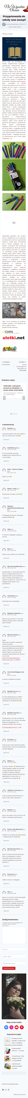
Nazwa (5, 949)
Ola (8, 892)
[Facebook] (3, 1090)
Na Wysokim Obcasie (14, 24)
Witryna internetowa (9, 963)
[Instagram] (8, 1090)
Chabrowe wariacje (14, 790)
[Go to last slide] (4, 398)
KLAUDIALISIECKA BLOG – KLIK (11, 727)
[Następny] (23, 398)
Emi (8, 549)
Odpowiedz (6, 439)
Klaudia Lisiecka (13, 713)
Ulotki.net (16, 244)
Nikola (9, 761)
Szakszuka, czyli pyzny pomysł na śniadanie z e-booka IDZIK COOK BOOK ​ (13, 388)
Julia (9, 529)
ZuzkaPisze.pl (12, 448)
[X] (6, 1090)
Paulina (10, 428)
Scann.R (12, 85)
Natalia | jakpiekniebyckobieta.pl (15, 507)
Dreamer (10, 739)
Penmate (22, 81)
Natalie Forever (12, 691)
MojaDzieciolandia (13, 613)
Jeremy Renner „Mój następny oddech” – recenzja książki (18, 1058)
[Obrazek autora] (4, 24)
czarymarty (11, 596)
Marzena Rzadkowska (14, 566)
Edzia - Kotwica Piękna (15, 469)
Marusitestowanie (13, 849)
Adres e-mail (7, 956)
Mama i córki (11, 488)
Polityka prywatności (19, 1094)
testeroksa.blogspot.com (15, 672)
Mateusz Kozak (12, 635)
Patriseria (10, 874)
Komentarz (6, 926)
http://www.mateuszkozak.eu (11, 658)
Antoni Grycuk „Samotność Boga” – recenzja (17, 1066)
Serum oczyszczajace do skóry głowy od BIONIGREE (21, 366)
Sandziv (10, 810)
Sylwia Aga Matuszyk (14, 829)
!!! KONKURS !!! (6, 363)
